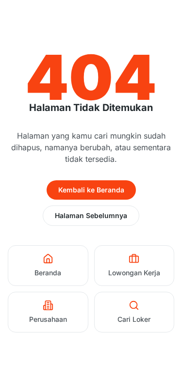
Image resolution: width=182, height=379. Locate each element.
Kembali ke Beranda (91, 190)
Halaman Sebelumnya (91, 215)
